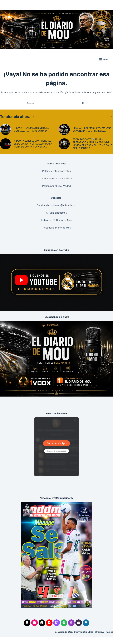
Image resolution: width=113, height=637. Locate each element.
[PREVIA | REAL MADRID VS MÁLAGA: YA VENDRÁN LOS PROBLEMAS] (64, 129)
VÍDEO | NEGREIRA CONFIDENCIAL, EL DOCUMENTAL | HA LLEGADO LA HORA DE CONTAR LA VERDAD (33, 143)
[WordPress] (86, 622)
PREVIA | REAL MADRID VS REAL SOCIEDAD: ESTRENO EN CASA (31, 129)
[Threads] (42, 622)
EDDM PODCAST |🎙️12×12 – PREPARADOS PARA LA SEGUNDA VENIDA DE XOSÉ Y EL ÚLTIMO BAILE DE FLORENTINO (92, 144)
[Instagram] (34, 622)
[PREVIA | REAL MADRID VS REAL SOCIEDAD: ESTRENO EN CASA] (5, 129)
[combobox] (53, 103)
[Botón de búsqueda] (83, 103)
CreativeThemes (104, 631)
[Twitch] (56, 622)
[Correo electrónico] (78, 622)
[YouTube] (49, 622)
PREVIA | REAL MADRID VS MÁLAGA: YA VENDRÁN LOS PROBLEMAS (92, 129)
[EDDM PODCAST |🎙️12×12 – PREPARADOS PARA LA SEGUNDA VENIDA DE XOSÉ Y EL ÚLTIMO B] (64, 143)
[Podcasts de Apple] (71, 622)
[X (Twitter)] (27, 622)
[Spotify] (64, 622)
